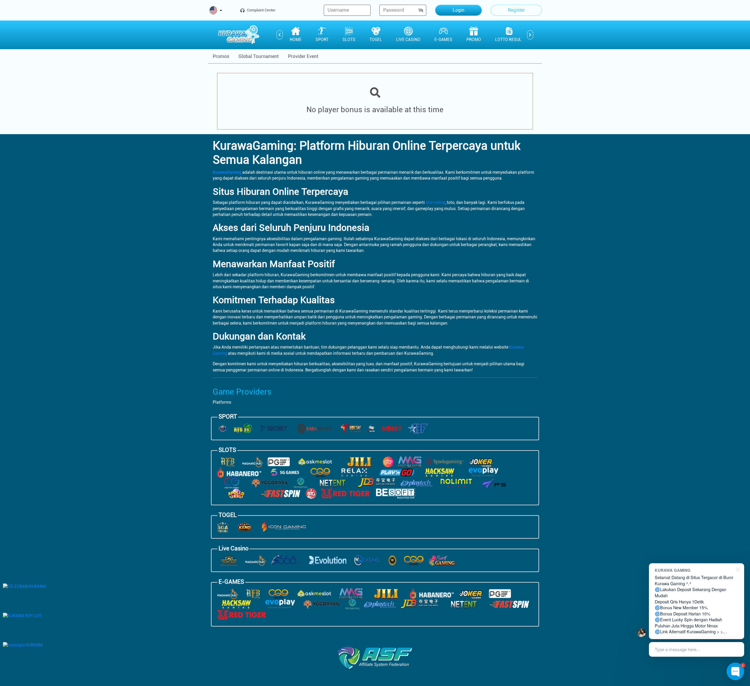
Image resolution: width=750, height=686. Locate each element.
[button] (215, 10)
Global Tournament (258, 56)
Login (458, 10)
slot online (435, 202)
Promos (221, 56)
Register (516, 10)
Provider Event (303, 56)
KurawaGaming (227, 172)
